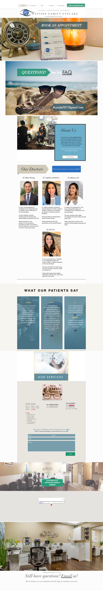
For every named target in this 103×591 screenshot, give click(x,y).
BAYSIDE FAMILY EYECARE (55, 13)
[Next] (94, 39)
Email (66, 575)
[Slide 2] (58, 568)
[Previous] (9, 39)
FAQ (67, 429)
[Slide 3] (60, 568)
